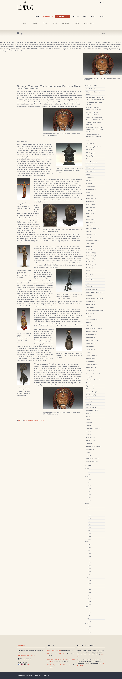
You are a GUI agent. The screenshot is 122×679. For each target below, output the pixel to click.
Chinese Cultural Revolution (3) (95, 298)
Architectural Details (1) (92, 461)
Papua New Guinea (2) (92, 228)
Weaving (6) (89, 274)
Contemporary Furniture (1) (93, 147)
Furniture (25, 23)
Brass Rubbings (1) (91, 331)
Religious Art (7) (90, 259)
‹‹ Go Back (102, 33)
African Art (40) (90, 144)
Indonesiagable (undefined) (93, 428)
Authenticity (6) (90, 165)
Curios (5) (88, 237)
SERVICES (76, 16)
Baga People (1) (90, 346)
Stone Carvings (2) (91, 407)
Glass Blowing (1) (91, 395)
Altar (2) (88, 416)
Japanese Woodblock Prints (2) (95, 310)
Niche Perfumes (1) (91, 343)
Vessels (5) (89, 325)
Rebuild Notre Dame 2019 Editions (93, 93)
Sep (90, 515)
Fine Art (77, 23)
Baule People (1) (90, 337)
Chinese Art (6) (90, 398)
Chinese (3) (89, 452)
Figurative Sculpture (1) (92, 458)
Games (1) (89, 316)
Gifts (24, 28)
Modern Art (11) (90, 250)
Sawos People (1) (91, 234)
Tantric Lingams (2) (91, 365)
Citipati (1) (89, 174)
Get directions (26, 655)
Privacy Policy (38, 675)
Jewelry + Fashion (89, 23)
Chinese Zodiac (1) (91, 355)
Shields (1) (89, 322)
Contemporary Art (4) (92, 319)
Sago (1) (88, 231)
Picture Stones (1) (91, 186)
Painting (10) (89, 195)
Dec (90, 506)
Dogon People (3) (91, 253)
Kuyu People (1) (90, 243)
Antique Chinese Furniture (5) (94, 292)
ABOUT (37, 16)
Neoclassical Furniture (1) (93, 374)
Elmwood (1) (89, 422)
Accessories (65, 23)
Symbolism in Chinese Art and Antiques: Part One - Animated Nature (94, 129)
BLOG (92, 16)
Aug (90, 479)
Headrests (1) (90, 295)
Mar (90, 494)
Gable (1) (88, 431)
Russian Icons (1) (91, 256)
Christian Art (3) (90, 349)
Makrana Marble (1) (91, 362)
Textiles (45, 23)
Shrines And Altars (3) (92, 340)
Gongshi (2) (89, 183)
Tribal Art (42, 420)
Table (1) (88, 419)
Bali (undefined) (90, 440)
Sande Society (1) (91, 207)
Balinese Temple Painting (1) (94, 446)
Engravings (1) (90, 386)
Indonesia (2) (89, 425)
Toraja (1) (88, 434)
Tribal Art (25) (90, 286)
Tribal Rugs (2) (90, 371)
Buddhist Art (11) (90, 280)
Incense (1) (89, 401)
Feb (90, 497)
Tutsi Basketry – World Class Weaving (94, 103)
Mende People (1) (91, 204)
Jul (89, 482)
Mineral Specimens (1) (92, 240)
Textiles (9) (89, 159)
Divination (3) (89, 262)
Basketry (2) (89, 268)
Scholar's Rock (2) (91, 189)
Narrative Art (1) (90, 449)
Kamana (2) (89, 225)
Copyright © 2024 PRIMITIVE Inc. (25, 675)
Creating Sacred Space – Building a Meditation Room (93, 108)
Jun (90, 485)
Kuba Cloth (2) (90, 150)
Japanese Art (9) (90, 301)
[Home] (26, 6)
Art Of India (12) (90, 313)
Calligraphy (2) (90, 389)
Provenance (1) (90, 171)
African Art (20, 420)
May (90, 488)
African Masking (35, 420)
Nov (90, 471)
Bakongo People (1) (91, 358)
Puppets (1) (89, 247)
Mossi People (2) (90, 222)
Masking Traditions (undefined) (94, 328)
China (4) (88, 413)
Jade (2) (88, 352)
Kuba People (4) (90, 153)
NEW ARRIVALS (48, 16)
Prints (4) (88, 383)
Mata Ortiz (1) (90, 213)
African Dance (27, 420)
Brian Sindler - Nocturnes (93, 89)
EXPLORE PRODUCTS (62, 16)
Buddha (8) (89, 277)
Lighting (55, 23)
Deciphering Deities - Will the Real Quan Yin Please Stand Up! (95, 118)
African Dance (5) (91, 198)
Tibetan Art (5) (90, 177)
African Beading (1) (91, 289)
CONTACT (101, 16)
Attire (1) (88, 404)
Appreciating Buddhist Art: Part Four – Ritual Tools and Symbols (95, 98)
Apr (89, 474)
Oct (89, 512)
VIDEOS (85, 16)
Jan (90, 500)
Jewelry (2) (89, 377)
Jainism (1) (89, 192)
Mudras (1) (89, 283)
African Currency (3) (91, 162)
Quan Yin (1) (89, 455)
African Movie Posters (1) (93, 380)
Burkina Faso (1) (90, 304)
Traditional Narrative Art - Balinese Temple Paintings (93, 136)
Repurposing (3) (90, 156)
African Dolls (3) (90, 219)
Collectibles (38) (90, 168)
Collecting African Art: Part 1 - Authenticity (94, 123)
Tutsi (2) (88, 271)
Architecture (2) (90, 437)
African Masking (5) (91, 201)
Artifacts (35, 23)
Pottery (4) (89, 216)
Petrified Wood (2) (91, 368)
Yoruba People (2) (91, 265)
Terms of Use (46, 675)
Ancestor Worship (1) (92, 410)
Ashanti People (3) (91, 334)
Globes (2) (89, 180)
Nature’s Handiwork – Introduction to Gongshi (92, 113)
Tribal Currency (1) (91, 210)
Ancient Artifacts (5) (91, 392)
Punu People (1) (90, 307)
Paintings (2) (89, 443)
